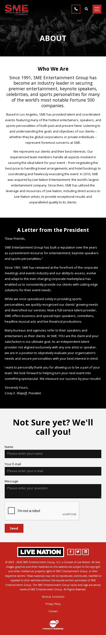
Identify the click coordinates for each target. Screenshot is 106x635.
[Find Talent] (86, 9)
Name (9, 447)
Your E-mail (13, 464)
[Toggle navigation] (96, 9)
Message (11, 481)
